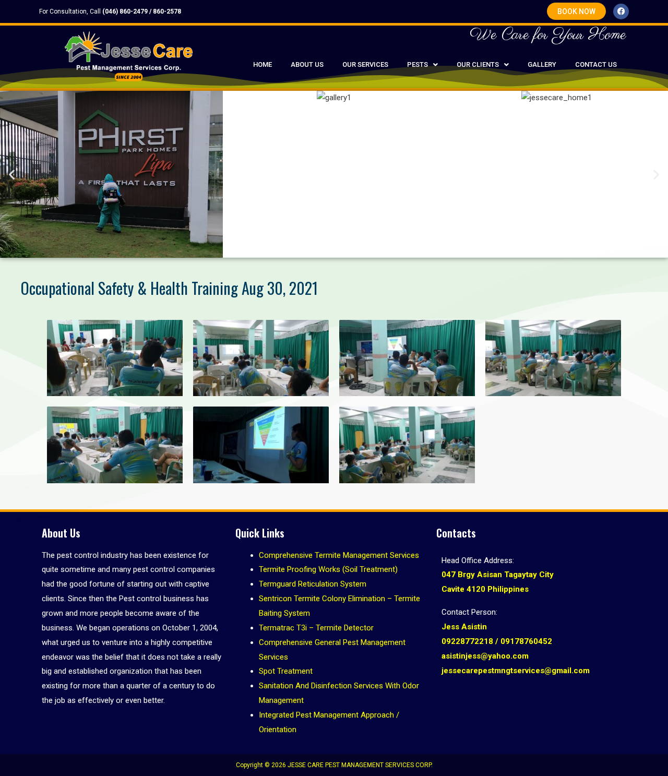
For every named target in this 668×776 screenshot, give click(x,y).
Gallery (542, 64)
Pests (417, 64)
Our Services (365, 64)
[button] (422, 64)
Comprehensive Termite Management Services (339, 555)
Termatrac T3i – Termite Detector (316, 627)
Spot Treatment (286, 671)
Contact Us (596, 64)
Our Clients (478, 64)
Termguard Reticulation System (312, 584)
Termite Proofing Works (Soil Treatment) (328, 569)
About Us (307, 64)
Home (262, 64)
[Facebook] (621, 11)
